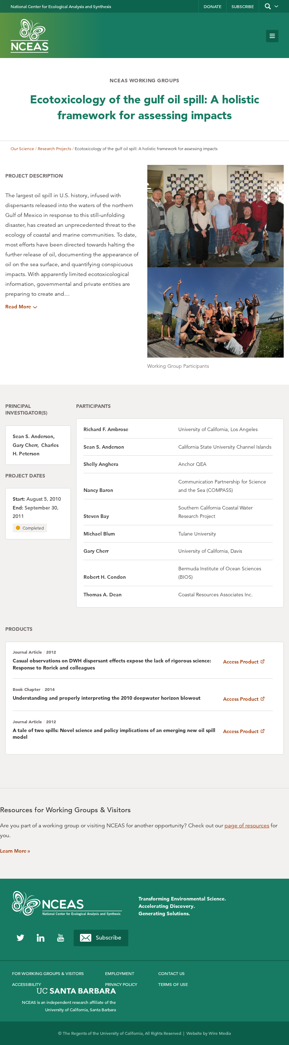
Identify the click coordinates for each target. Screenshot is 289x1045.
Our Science (22, 148)
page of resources (247, 825)
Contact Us (171, 973)
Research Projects (54, 148)
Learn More (15, 851)
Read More (18, 306)
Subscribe (243, 6)
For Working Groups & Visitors (48, 973)
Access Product (241, 662)
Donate (212, 6)
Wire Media (220, 1033)
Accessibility (26, 984)
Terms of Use (173, 984)
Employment (119, 973)
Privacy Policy (121, 984)
